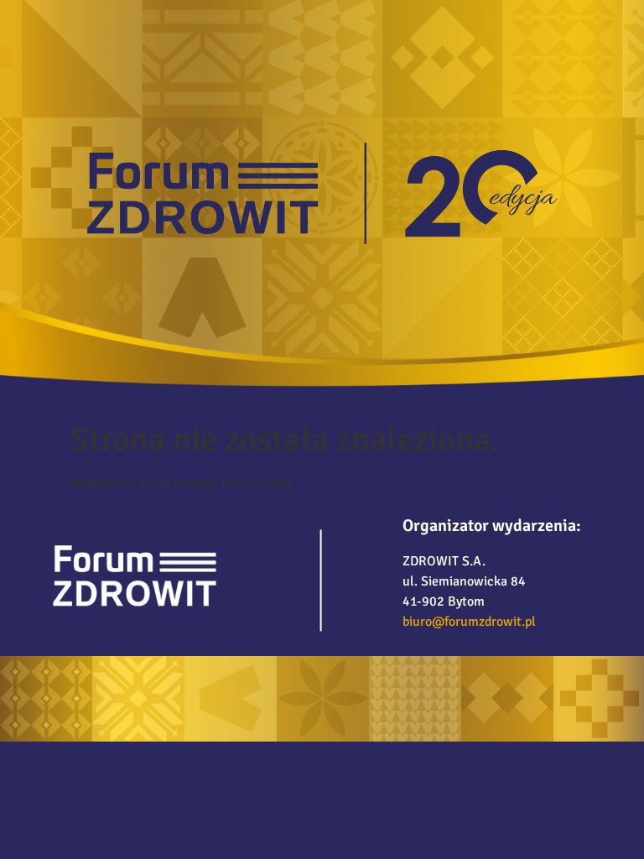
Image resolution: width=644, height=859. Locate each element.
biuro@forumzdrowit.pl (469, 621)
